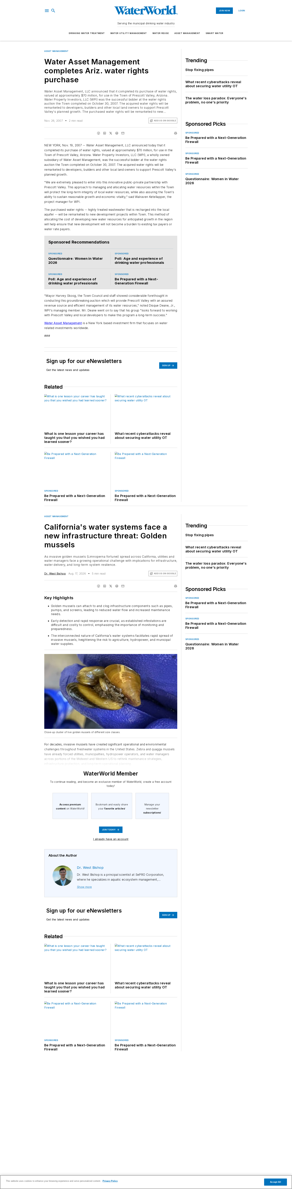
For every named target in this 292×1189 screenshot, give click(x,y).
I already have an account (110, 839)
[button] (46, 10)
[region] (146, 1182)
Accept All (275, 1182)
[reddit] (116, 133)
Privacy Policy (110, 1181)
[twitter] (110, 133)
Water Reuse (160, 33)
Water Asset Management (63, 323)
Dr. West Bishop (55, 573)
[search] (53, 10)
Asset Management (187, 33)
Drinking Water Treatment (87, 33)
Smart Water (214, 33)
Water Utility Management (128, 33)
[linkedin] (104, 133)
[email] (123, 133)
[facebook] (98, 133)
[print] (175, 133)
